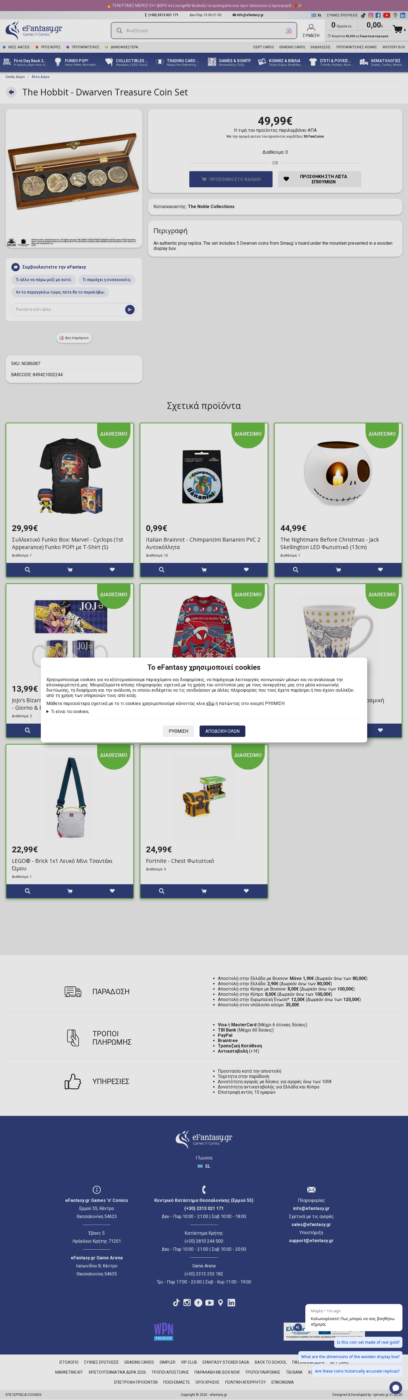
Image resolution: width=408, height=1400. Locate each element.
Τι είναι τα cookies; (70, 711)
